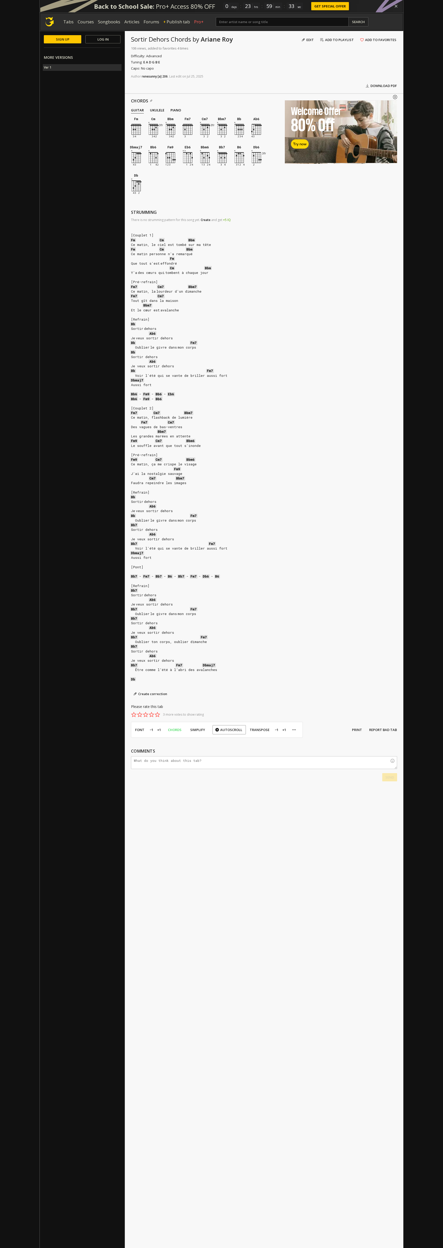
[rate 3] (146, 715)
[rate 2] (140, 715)
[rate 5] (157, 715)
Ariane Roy (217, 39)
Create (205, 220)
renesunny (149, 76)
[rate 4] (151, 715)
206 (165, 76)
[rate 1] (134, 715)
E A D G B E (151, 62)
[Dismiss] (396, 6)
